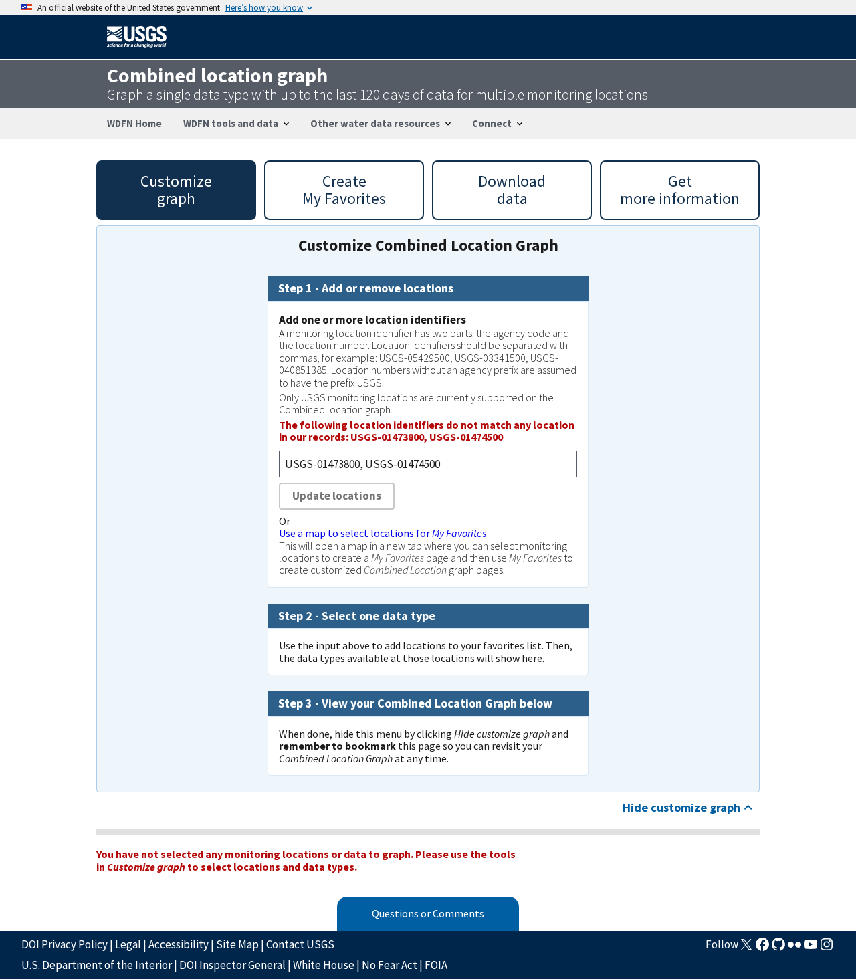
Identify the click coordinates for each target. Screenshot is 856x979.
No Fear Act (389, 965)
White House (323, 965)
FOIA (436, 965)
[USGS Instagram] (827, 948)
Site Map (237, 944)
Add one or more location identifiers (372, 319)
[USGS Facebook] (762, 948)
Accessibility (178, 944)
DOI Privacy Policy (64, 944)
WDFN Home (134, 123)
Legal (128, 944)
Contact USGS (300, 944)
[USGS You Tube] (810, 948)
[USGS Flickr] (794, 948)
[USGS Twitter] (746, 948)
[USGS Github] (778, 948)
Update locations (336, 495)
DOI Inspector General (232, 965)
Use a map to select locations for (382, 533)
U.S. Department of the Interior (96, 965)
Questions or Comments (428, 913)
